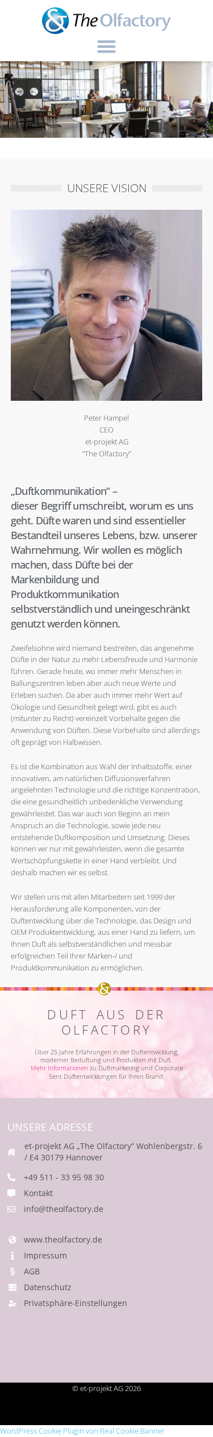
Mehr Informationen (59, 1067)
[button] (106, 46)
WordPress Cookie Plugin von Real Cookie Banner (82, 1431)
